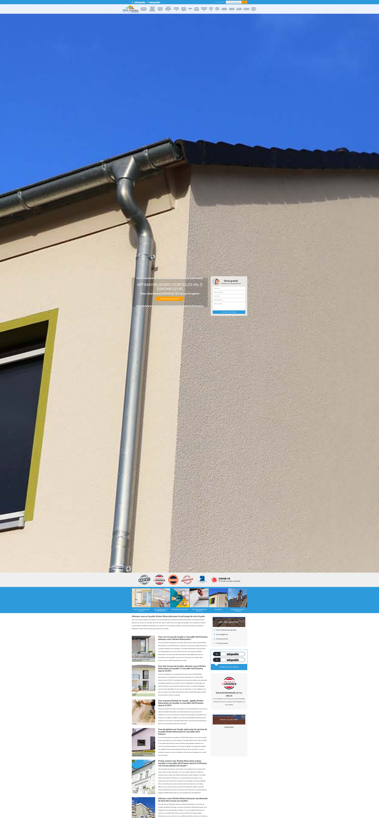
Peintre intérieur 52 (217, 9)
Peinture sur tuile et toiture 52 (196, 9)
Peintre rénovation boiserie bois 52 (168, 9)
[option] (189, 327)
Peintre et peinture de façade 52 (183, 9)
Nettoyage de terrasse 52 (246, 9)
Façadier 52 (190, 9)
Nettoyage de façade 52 (239, 9)
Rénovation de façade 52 (232, 9)
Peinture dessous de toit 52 (253, 9)
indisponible (139, 2)
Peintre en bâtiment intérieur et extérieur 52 (152, 9)
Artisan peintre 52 (211, 9)
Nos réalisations (169, 299)
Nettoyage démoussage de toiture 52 (143, 9)
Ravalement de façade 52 (224, 9)
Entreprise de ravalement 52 (204, 9)
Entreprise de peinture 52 (176, 9)
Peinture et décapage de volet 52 (160, 9)
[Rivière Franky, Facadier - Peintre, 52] (130, 9)
